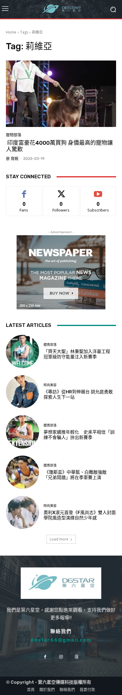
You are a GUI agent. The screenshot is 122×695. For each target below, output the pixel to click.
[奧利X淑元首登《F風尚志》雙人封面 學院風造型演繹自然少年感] (22, 512)
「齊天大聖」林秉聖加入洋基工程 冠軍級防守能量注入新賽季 (79, 354)
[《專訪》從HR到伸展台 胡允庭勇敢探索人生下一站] (22, 391)
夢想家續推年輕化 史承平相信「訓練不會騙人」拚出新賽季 (79, 435)
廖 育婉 (12, 158)
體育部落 (50, 344)
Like (24, 191)
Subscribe (98, 191)
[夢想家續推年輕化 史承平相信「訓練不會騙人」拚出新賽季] (22, 432)
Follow (61, 191)
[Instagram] (61, 657)
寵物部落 (13, 135)
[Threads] (77, 657)
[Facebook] (45, 657)
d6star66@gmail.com (60, 640)
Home (11, 32)
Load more (59, 539)
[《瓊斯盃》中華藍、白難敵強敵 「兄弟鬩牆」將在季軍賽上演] (22, 472)
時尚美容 (50, 385)
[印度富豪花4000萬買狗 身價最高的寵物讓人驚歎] (61, 94)
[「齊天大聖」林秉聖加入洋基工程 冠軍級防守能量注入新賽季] (22, 351)
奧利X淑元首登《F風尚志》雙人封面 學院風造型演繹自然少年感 (82, 515)
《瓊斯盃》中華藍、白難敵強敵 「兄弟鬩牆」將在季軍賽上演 (75, 475)
